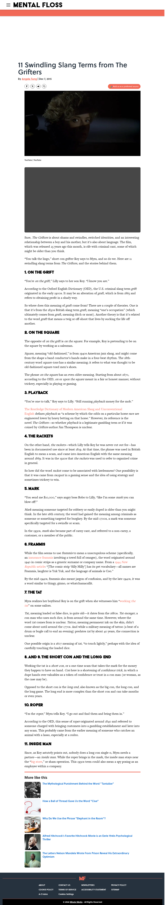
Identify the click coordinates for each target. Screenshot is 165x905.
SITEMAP (115, 889)
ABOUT (42, 885)
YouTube (37, 160)
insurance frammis (41, 557)
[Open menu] (8, 5)
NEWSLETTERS (87, 885)
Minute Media (76, 901)
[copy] (44, 86)
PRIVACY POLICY (118, 885)
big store (36, 761)
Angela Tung (29, 79)
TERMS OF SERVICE (67, 889)
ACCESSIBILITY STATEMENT (93, 889)
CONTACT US (64, 885)
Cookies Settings (66, 894)
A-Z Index (43, 894)
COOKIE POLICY (46, 889)
